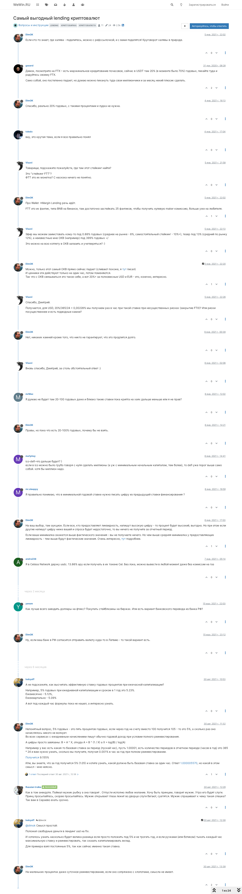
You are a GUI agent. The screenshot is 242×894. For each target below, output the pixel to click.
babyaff (30, 679)
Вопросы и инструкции (33, 25)
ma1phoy (31, 456)
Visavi (29, 162)
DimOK (29, 34)
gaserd (29, 65)
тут (124, 269)
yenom (29, 603)
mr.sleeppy (32, 489)
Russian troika (33, 787)
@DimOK (42, 820)
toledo (29, 131)
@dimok (31, 825)
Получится (32, 757)
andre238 (31, 558)
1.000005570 (188, 763)
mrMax (29, 394)
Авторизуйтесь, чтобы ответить (209, 26)
